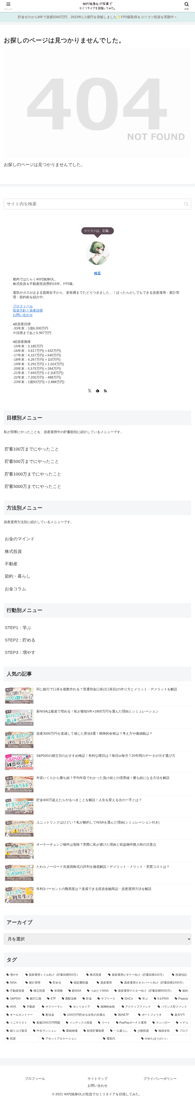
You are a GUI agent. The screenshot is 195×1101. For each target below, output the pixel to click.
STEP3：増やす (20, 652)
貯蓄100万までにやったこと (32, 449)
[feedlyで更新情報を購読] (97, 391)
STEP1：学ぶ (18, 627)
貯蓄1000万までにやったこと (33, 474)
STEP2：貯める (20, 640)
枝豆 (97, 273)
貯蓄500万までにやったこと (32, 461)
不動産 (11, 563)
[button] (186, 204)
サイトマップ (97, 1079)
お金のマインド (20, 538)
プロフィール (23, 306)
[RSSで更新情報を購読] (105, 391)
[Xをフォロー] (90, 391)
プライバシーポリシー (160, 1079)
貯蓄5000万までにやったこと (33, 486)
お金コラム (15, 588)
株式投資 (13, 551)
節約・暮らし (17, 576)
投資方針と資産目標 (28, 310)
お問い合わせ (23, 315)
